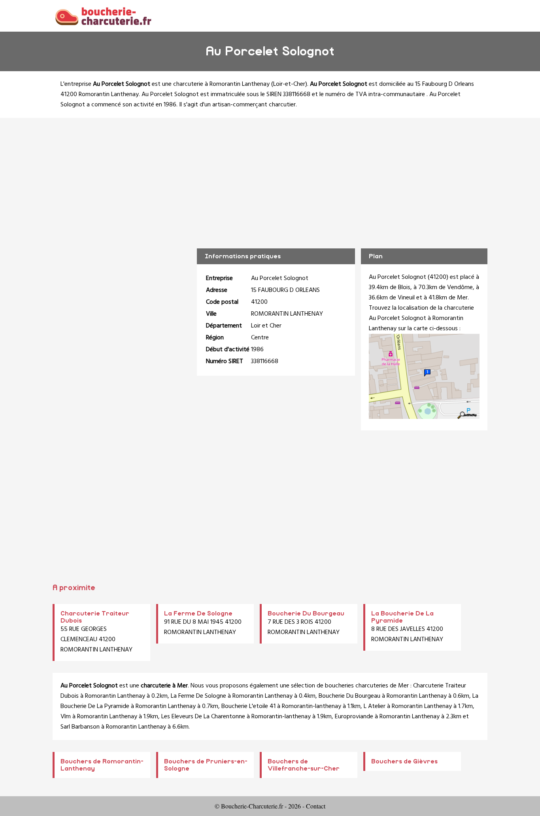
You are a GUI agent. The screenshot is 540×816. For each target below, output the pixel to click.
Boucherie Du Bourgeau (306, 613)
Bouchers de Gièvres (404, 761)
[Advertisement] (270, 177)
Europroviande (354, 717)
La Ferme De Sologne (198, 613)
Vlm (65, 717)
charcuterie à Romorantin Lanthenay (221, 84)
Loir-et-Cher (289, 84)
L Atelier (374, 706)
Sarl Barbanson (80, 727)
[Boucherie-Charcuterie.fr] (103, 15)
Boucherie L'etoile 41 (248, 706)
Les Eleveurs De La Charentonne (203, 717)
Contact (315, 806)
